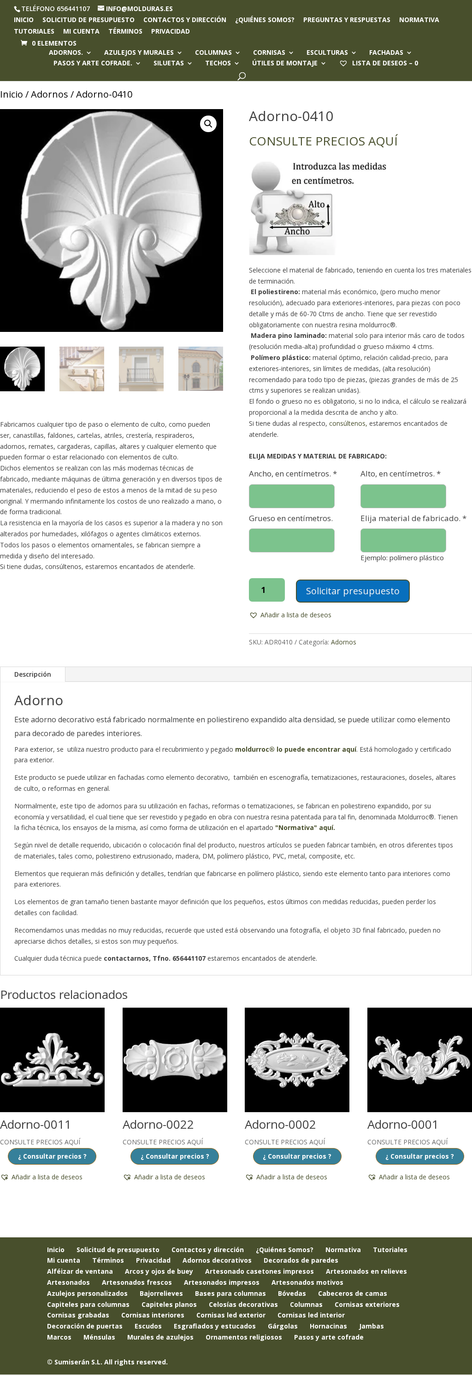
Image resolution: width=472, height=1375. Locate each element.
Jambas (371, 1326)
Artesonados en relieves (366, 1271)
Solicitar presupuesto (353, 591)
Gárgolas (283, 1326)
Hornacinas (328, 1326)
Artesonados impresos (222, 1282)
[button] (208, 124)
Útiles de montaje (285, 63)
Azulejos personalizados (87, 1293)
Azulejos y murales (139, 53)
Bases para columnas (230, 1293)
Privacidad (170, 31)
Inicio (24, 20)
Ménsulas (99, 1337)
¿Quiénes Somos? (284, 1249)
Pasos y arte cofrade (329, 1337)
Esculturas (327, 53)
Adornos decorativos (217, 1260)
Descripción (32, 674)
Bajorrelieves (161, 1293)
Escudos (148, 1326)
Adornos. (66, 53)
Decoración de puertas (85, 1326)
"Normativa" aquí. (305, 827)
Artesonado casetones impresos (259, 1271)
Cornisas (269, 53)
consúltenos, (348, 423)
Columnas (213, 53)
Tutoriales (34, 31)
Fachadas (386, 53)
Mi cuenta (81, 31)
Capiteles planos (169, 1304)
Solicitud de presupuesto (88, 20)
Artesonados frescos (137, 1282)
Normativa (419, 20)
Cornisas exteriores (367, 1304)
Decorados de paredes (301, 1260)
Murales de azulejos (160, 1337)
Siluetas (168, 63)
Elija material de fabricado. (413, 518)
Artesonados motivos (307, 1282)
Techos (218, 63)
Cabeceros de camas (352, 1293)
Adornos (49, 94)
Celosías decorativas (243, 1304)
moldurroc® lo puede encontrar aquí (295, 749)
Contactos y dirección (184, 20)
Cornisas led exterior (231, 1315)
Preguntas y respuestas (346, 20)
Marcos (59, 1337)
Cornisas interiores (152, 1315)
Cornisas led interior (311, 1315)
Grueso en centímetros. (291, 518)
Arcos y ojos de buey (159, 1271)
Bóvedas (292, 1293)
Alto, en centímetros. (400, 473)
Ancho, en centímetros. (293, 473)
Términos (125, 31)
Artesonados (68, 1282)
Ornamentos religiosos (244, 1337)
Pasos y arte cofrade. (92, 63)
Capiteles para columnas (88, 1304)
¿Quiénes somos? (265, 20)
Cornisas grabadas (78, 1315)
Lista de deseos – (384, 62)
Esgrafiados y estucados (215, 1326)
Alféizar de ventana (80, 1271)
